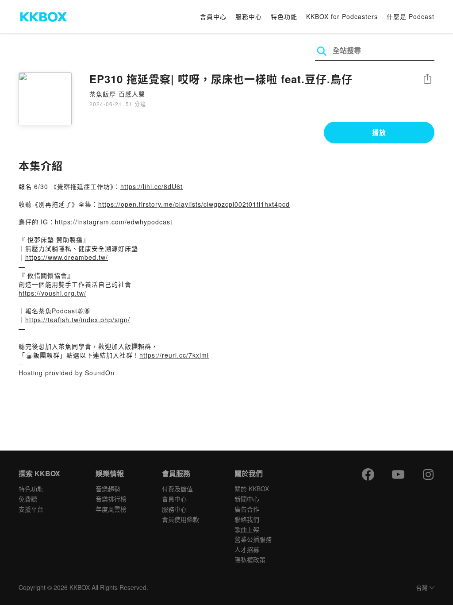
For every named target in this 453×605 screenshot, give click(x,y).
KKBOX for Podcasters (342, 16)
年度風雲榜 (111, 509)
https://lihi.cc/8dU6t (151, 186)
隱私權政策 (249, 559)
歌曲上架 (246, 529)
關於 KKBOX (251, 488)
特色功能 (284, 16)
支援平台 (31, 509)
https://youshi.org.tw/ (52, 293)
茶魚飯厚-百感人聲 (117, 93)
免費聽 (28, 498)
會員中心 (213, 16)
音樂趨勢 (108, 488)
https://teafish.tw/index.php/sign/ (77, 319)
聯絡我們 (246, 519)
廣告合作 (246, 509)
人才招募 (246, 549)
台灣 (421, 588)
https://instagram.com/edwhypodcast (114, 221)
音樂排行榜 (111, 498)
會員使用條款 (180, 519)
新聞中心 (246, 498)
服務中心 (248, 16)
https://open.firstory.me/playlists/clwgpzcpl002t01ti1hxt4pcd (194, 204)
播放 (379, 132)
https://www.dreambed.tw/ (66, 257)
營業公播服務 (253, 539)
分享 (427, 79)
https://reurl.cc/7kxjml (174, 355)
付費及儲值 (177, 488)
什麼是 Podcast (410, 16)
